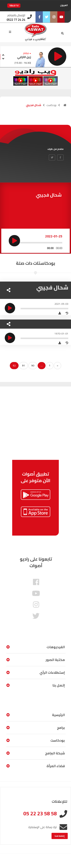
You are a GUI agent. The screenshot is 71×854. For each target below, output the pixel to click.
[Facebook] (39, 17)
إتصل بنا (58, 685)
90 (32, 365)
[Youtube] (61, 17)
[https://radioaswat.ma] (65, 105)
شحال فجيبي (52, 287)
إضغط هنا (60, 836)
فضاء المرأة (56, 766)
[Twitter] (46, 17)
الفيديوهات (56, 647)
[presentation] (3, 54)
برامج (61, 728)
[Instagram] (53, 17)
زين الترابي (24, 56)
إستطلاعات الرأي (52, 673)
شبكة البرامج (55, 753)
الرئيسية (58, 715)
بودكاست (51, 105)
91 (23, 365)
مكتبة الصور (55, 660)
